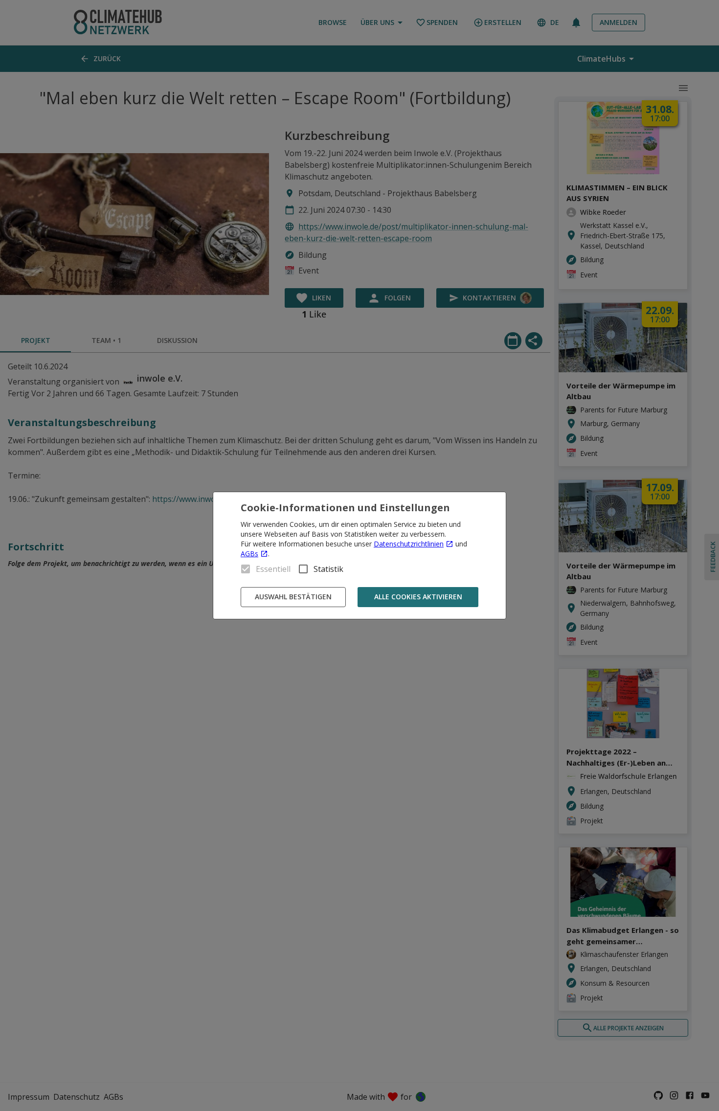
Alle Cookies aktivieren (418, 596)
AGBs (249, 553)
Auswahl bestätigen (293, 596)
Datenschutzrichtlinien (409, 543)
